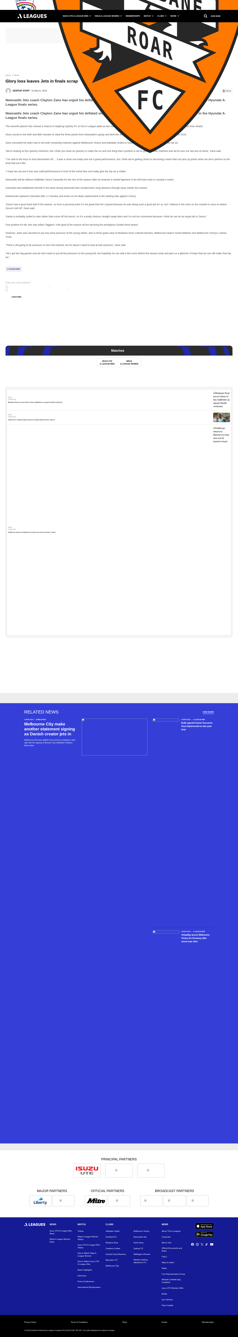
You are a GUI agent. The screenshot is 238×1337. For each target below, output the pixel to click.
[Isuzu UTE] (87, 1170)
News (16, 75)
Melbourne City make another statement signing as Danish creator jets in (49, 729)
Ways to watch (168, 1262)
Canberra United (113, 1248)
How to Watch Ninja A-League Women (87, 1254)
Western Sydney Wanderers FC (141, 1261)
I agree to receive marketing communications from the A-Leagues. (38, 290)
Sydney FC (138, 1248)
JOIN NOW (215, 16)
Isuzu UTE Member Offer (173, 1288)
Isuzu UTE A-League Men (75, 16)
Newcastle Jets (140, 1237)
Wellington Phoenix (142, 1254)
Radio (164, 1268)
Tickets (81, 1231)
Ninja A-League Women (107, 16)
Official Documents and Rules (172, 1249)
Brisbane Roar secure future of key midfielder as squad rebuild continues (35, 402)
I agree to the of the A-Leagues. (29, 287)
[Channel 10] (151, 1200)
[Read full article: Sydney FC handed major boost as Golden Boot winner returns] (221, 417)
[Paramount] (174, 1200)
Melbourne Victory (141, 1231)
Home (8, 75)
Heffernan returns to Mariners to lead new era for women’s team (32, 532)
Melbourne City (112, 1266)
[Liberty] (40, 1200)
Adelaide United (112, 1231)
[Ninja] (119, 1170)
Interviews (82, 1276)
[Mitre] (96, 1200)
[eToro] (63, 1200)
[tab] (107, 362)
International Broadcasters (89, 1287)
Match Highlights (85, 1270)
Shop (124, 1322)
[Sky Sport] (198, 1200)
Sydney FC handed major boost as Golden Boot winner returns (31, 420)
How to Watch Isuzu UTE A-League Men (88, 1262)
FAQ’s (164, 1257)
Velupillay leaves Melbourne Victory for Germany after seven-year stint (195, 938)
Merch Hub (166, 1243)
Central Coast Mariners (116, 1254)
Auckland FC (111, 1237)
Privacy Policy (27, 287)
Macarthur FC (112, 1260)
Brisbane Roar (112, 1243)
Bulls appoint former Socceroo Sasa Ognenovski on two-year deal (196, 726)
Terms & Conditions (79, 1322)
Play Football (167, 1305)
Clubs (160, 16)
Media (164, 1294)
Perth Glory (139, 1243)
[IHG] (119, 1200)
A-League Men (13, 269)
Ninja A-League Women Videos (88, 1237)
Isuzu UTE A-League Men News (61, 1232)
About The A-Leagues (171, 1231)
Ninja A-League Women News (60, 1240)
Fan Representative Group (173, 1274)
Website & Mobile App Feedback (171, 1280)
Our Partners (167, 1299)
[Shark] (151, 1170)
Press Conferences (86, 1281)
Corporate (166, 1237)
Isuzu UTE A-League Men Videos (89, 1246)
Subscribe (16, 297)
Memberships (133, 16)
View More (208, 712)
